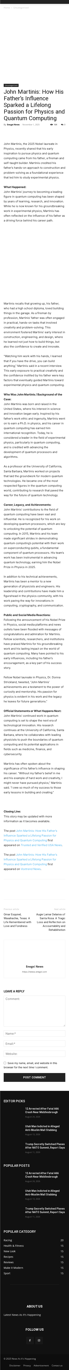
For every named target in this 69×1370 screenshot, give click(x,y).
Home (7, 7)
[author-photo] (34, 961)
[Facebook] (7, 133)
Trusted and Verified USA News (41, 845)
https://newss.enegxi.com (34, 971)
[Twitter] (16, 133)
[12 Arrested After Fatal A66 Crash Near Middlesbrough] (13, 1113)
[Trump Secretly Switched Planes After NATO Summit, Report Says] (13, 1148)
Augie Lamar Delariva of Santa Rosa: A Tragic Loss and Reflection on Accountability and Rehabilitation (50, 922)
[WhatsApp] (32, 133)
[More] (41, 133)
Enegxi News (13, 124)
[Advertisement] (34, 47)
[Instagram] (39, 1340)
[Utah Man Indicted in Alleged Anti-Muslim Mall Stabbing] (13, 1131)
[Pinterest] (24, 133)
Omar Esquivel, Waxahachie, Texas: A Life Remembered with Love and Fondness (17, 920)
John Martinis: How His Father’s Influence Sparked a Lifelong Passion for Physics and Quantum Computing (30, 835)
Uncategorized (21, 7)
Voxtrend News (31, 869)
